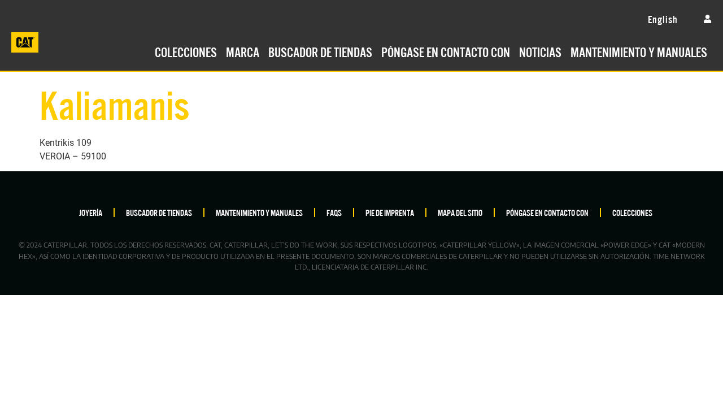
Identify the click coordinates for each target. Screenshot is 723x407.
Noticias (540, 50)
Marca (242, 50)
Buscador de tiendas (320, 50)
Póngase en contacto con (445, 50)
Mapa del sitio (460, 212)
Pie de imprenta (389, 212)
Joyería (90, 212)
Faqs (334, 212)
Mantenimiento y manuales (638, 50)
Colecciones (186, 50)
